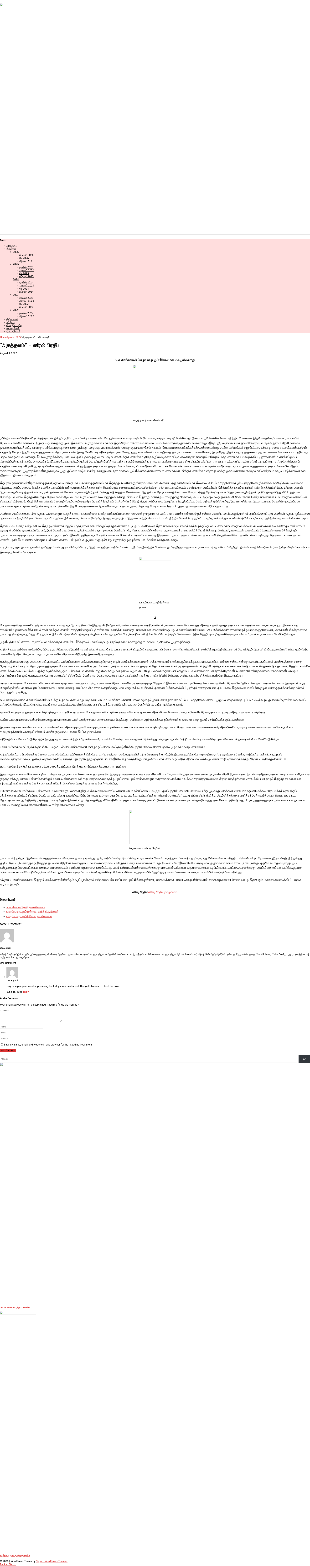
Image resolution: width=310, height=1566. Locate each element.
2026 (16, 251)
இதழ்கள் (11, 248)
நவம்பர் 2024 (26, 282)
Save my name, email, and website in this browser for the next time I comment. (48, 1044)
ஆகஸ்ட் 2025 (26, 270)
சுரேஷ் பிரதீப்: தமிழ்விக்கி (163, 892)
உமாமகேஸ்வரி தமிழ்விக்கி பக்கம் (25, 907)
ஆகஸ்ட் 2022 (26, 316)
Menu (3, 240)
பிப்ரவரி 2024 (26, 291)
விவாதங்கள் (13, 328)
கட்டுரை (10, 322)
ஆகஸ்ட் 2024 (26, 285)
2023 (16, 294)
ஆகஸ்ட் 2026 (26, 261)
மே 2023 (24, 304)
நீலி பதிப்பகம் (13, 331)
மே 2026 (24, 258)
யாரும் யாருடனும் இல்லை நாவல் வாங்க (29, 916)
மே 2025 (24, 273)
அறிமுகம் (11, 245)
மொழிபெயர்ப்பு (14, 325)
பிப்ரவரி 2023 (26, 307)
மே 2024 (24, 288)
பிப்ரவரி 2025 (26, 276)
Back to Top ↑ (8, 1564)
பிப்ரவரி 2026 (26, 255)
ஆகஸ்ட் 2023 (26, 300)
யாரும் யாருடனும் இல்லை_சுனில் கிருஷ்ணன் (32, 911)
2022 (16, 310)
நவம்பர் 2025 (26, 267)
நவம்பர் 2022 (26, 313)
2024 (16, 279)
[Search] (304, 1059)
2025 (16, 264)
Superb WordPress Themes (51, 1561)
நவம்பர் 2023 (26, 297)
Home (3, 337)
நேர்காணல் (12, 319)
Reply (26, 991)
